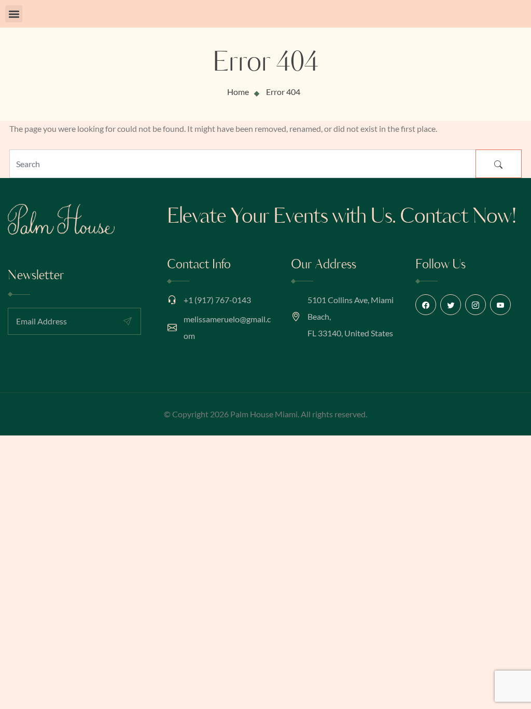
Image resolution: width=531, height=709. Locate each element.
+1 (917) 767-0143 (217, 300)
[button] (13, 13)
